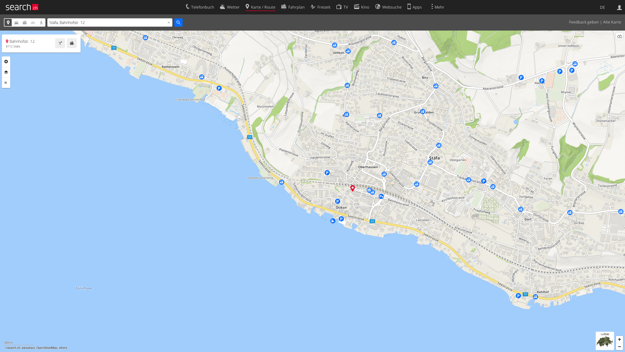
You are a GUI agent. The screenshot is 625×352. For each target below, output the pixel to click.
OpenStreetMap (46, 347)
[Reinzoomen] (619, 339)
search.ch (13, 347)
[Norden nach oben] (619, 45)
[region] (312, 191)
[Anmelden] (619, 7)
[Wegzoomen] (619, 346)
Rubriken (6, 61)
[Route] (60, 43)
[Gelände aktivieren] (619, 36)
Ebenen (6, 72)
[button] (352, 188)
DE (602, 7)
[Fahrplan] (72, 43)
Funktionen (6, 83)
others (63, 347)
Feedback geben (584, 22)
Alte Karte (612, 22)
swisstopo (28, 347)
